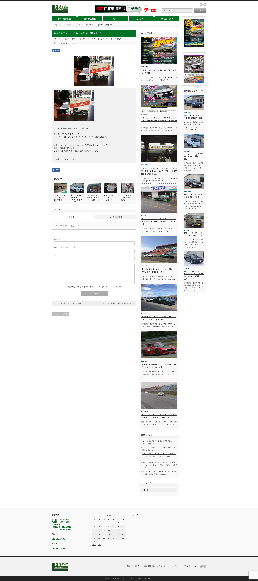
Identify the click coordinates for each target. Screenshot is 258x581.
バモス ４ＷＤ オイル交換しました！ (68, 303)
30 (123, 538)
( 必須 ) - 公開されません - (66, 247)
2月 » (99, 545)
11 (99, 530)
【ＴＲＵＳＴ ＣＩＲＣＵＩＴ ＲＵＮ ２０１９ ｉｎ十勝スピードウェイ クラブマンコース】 (158, 221)
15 (118, 530)
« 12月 (94, 545)
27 (109, 538)
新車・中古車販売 (64, 19)
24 (94, 538)
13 (109, 530)
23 (123, 534)
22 (118, 534)
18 (99, 534)
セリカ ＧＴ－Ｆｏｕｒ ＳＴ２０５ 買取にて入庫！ (193, 117)
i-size (76, 43)
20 (109, 534)
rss (201, 4)
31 (94, 542)
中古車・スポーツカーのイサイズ (127, 578)
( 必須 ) (58, 239)
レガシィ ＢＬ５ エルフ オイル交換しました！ (117, 303)
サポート (115, 19)
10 (94, 530)
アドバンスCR (101, 39)
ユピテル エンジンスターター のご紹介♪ (126, 197)
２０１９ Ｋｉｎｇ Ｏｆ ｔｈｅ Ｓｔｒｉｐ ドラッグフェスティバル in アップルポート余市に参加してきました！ (159, 171)
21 (113, 534)
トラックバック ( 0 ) (115, 217)
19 (104, 534)
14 (113, 530)
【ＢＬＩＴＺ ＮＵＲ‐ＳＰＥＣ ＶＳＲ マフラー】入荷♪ (60, 198)
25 (99, 538)
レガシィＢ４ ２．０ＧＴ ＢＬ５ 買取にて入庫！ (193, 196)
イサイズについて (166, 19)
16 (123, 530)
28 (113, 538)
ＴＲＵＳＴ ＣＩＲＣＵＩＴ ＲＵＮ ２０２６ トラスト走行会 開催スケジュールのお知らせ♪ (159, 120)
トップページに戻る (60, 314)
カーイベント (141, 19)
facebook (204, 4)
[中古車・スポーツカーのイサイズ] (72, 12)
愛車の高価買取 (90, 19)
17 (94, 534)
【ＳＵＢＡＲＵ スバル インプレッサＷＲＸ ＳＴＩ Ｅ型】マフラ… (76, 199)
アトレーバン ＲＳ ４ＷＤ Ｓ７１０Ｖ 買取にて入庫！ (194, 234)
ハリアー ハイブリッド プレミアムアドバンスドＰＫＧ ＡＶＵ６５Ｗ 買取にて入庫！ (194, 275)
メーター (111, 39)
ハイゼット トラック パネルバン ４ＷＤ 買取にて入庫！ (193, 156)
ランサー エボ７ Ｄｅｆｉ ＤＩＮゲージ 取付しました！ (93, 198)
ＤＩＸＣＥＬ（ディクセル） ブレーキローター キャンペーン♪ (110, 198)
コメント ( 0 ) (72, 217)
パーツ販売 (68, 25)
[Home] (56, 24)
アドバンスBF (91, 39)
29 (118, 538)
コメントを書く (61, 43)
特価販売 (118, 39)
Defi (83, 39)
